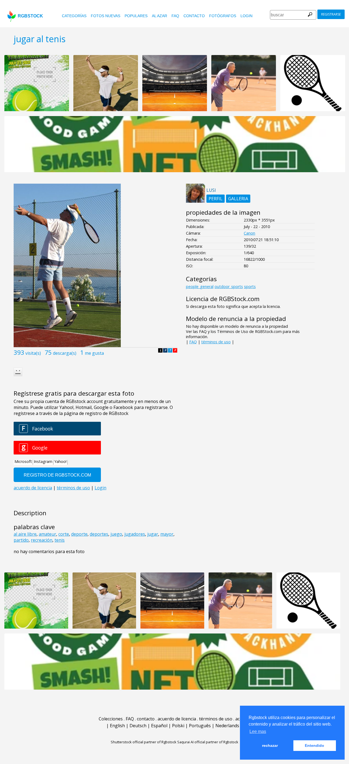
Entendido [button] (314, 745)
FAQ (175, 16)
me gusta (94, 353)
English (117, 726)
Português (200, 726)
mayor (166, 534)
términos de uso (216, 341)
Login (246, 16)
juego (116, 534)
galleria (238, 199)
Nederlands (227, 726)
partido (21, 540)
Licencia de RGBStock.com (223, 299)
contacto (194, 16)
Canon (249, 233)
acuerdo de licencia (177, 719)
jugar (152, 534)
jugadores (134, 534)
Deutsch (138, 726)
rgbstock (30, 16)
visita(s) (33, 353)
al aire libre (25, 534)
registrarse (331, 14)
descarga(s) (64, 353)
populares (136, 16)
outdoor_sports (229, 286)
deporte (79, 534)
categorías (74, 16)
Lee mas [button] (257, 731)
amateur (47, 534)
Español (159, 726)
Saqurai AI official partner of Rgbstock (207, 741)
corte (63, 534)
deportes (99, 534)
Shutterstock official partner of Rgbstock (143, 741)
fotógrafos (222, 16)
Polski (178, 726)
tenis (60, 540)
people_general (199, 286)
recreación (41, 540)
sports (250, 286)
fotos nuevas (105, 16)
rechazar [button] (270, 745)
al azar (159, 16)
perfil (215, 199)
